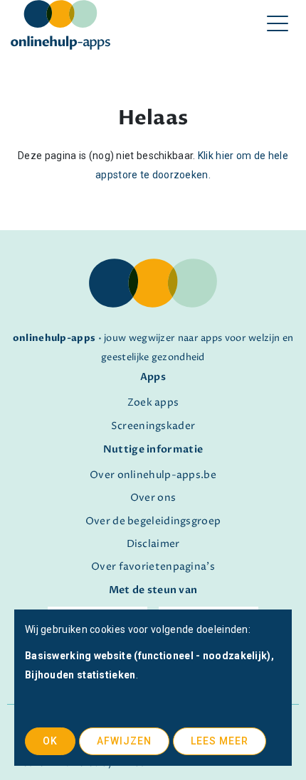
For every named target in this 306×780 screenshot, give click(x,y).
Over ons (153, 498)
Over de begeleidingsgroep (153, 521)
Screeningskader (153, 426)
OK (50, 741)
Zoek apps (153, 403)
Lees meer (219, 741)
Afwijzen (124, 741)
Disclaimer (153, 544)
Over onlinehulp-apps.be (153, 475)
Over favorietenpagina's (153, 567)
